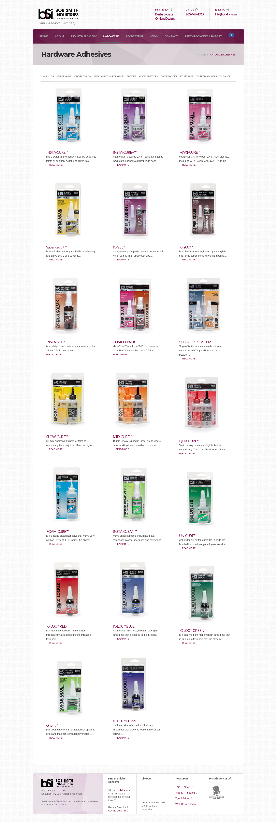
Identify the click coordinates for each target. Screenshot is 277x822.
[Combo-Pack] (138, 333)
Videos (179, 792)
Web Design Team (185, 804)
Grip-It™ (52, 725)
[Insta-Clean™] (138, 522)
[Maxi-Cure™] (204, 143)
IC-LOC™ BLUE (123, 626)
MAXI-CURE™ (189, 152)
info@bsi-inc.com (225, 14)
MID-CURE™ (122, 436)
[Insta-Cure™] (71, 143)
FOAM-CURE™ (57, 531)
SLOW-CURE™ (57, 436)
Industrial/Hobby (83, 36)
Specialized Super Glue (108, 76)
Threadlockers (206, 76)
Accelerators (148, 76)
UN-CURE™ (187, 535)
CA (52, 76)
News (154, 36)
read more (55, 165)
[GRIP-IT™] (71, 716)
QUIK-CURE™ (189, 441)
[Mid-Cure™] (138, 427)
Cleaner (225, 76)
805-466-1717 (195, 14)
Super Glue (64, 76)
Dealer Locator (164, 14)
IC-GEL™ (119, 247)
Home (44, 36)
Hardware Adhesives (222, 54)
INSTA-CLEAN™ (125, 531)
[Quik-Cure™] (204, 432)
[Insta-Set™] (71, 333)
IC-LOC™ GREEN (191, 630)
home (202, 54)
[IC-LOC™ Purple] (138, 712)
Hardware (111, 36)
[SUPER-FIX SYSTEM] (204, 333)
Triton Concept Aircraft (203, 36)
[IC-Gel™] (138, 238)
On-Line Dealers (165, 18)
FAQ (177, 787)
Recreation (134, 36)
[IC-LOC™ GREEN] (204, 621)
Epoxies (131, 76)
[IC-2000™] (204, 238)
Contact (171, 36)
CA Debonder (169, 76)
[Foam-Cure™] (71, 522)
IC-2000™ (186, 247)
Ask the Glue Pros (118, 810)
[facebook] (231, 36)
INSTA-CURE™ (57, 152)
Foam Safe (186, 76)
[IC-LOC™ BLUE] (138, 617)
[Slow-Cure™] (71, 427)
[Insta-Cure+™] (138, 143)
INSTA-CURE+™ (124, 152)
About (59, 36)
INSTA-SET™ (55, 342)
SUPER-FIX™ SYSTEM (195, 342)
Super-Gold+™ (56, 247)
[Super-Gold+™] (71, 238)
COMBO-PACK (124, 342)
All (45, 76)
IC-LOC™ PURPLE (125, 721)
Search (191, 792)
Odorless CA (82, 76)
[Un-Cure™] (204, 526)
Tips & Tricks (182, 798)
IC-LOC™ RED (56, 626)
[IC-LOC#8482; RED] (71, 617)
